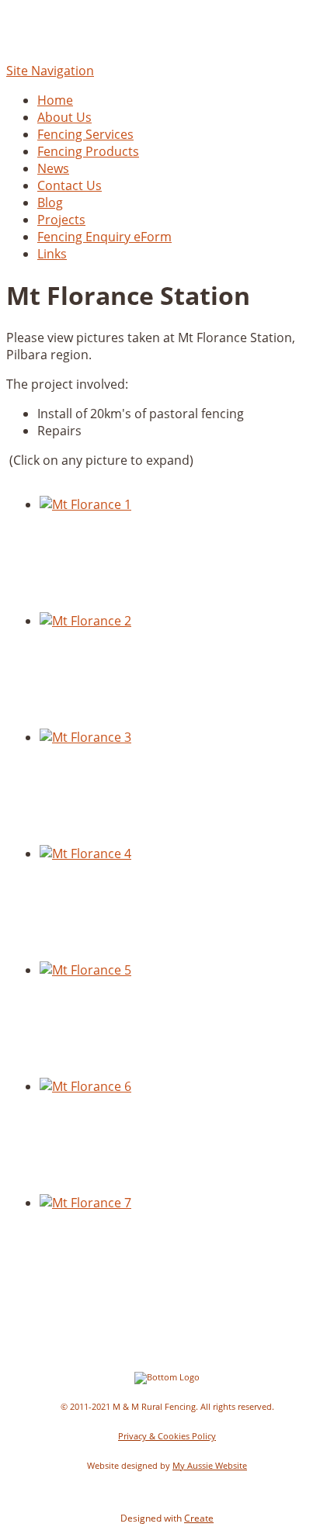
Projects (61, 219)
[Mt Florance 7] (85, 1202)
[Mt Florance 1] (85, 504)
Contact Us (69, 185)
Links (52, 253)
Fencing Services (85, 134)
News (53, 168)
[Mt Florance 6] (85, 1086)
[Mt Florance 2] (85, 620)
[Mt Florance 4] (85, 853)
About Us (64, 117)
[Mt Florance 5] (85, 969)
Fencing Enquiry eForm (104, 236)
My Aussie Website (209, 1465)
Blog (50, 202)
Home (55, 100)
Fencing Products (88, 151)
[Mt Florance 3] (85, 737)
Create (199, 1518)
